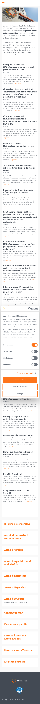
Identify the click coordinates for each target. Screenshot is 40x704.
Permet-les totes (20, 380)
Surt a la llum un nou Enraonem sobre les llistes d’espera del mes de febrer (19, 168)
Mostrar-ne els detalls (25, 373)
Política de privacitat (16, 700)
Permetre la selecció (20, 387)
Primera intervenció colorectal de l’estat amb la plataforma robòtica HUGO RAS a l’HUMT (18, 289)
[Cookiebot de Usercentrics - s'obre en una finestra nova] (28, 308)
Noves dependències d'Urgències (18, 435)
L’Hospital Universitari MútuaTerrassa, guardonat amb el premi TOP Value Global (18, 67)
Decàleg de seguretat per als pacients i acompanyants (16, 417)
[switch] (34, 351)
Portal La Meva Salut (12, 474)
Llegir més (18, 84)
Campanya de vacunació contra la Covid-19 (18, 491)
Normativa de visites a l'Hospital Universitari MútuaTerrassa (18, 453)
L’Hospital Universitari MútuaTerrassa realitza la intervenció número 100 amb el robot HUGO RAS (20, 120)
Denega (20, 394)
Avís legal (5, 700)
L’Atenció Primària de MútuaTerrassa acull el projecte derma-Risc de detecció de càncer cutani (19, 268)
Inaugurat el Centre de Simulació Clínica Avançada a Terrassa (18, 191)
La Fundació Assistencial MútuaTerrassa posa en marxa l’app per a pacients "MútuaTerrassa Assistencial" (19, 245)
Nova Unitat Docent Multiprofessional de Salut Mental (18, 144)
